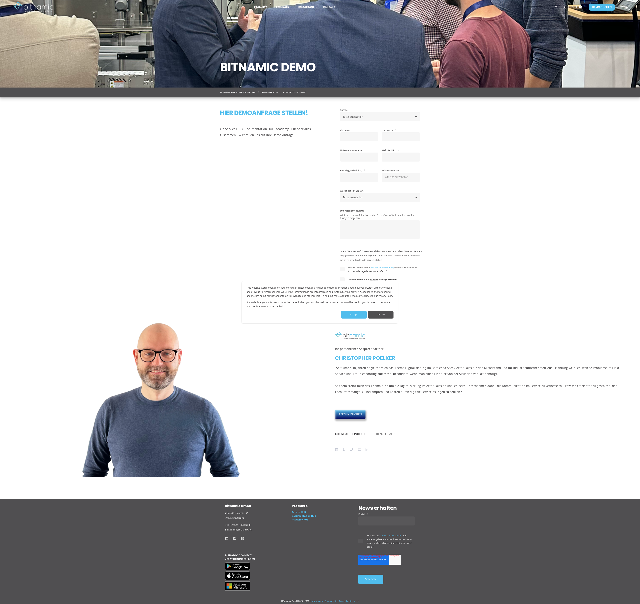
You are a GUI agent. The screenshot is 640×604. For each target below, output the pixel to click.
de (580, 7)
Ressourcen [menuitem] (306, 7)
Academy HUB (300, 519)
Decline (381, 314)
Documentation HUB (304, 515)
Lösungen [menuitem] (282, 7)
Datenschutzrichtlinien (391, 535)
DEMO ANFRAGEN (269, 92)
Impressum (317, 601)
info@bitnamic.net (242, 529)
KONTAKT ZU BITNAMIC (294, 92)
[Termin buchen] (337, 449)
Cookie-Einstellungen (349, 601)
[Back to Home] (33, 7)
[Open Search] (573, 7)
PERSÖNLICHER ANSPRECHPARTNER (238, 92)
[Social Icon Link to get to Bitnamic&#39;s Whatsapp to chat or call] (241, 538)
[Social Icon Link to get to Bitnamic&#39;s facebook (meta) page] (235, 538)
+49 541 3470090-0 (240, 524)
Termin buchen (350, 414)
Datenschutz (331, 601)
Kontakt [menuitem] (329, 7)
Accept (354, 314)
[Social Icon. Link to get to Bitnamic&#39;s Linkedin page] (228, 538)
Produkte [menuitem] (260, 7)
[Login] (564, 7)
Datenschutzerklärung (382, 267)
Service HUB (299, 512)
